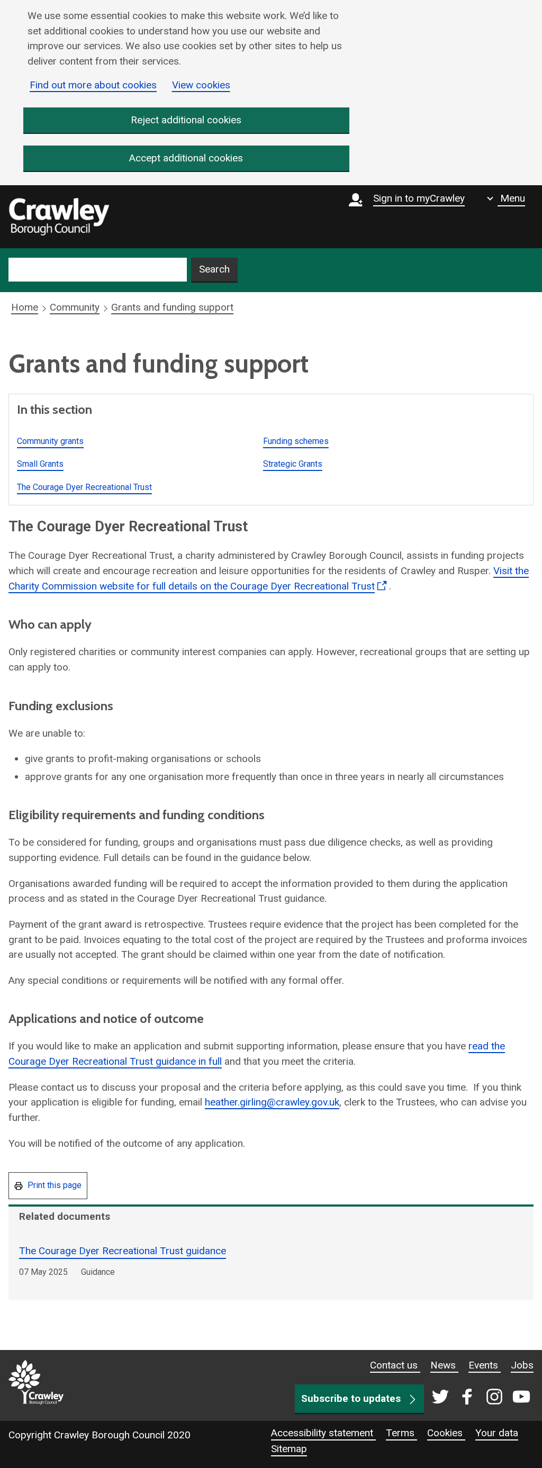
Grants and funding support (172, 307)
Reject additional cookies (186, 120)
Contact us (395, 1365)
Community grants (50, 441)
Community (75, 307)
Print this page (53, 1185)
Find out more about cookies (93, 85)
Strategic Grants (292, 464)
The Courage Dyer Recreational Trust (84, 487)
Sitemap (289, 1449)
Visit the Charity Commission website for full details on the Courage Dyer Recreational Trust (268, 581)
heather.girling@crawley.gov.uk (272, 1102)
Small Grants (40, 464)
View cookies (201, 85)
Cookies (446, 1433)
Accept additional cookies (186, 158)
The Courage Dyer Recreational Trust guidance (122, 1251)
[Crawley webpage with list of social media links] (479, 1397)
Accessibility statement (323, 1433)
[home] (58, 217)
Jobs (522, 1365)
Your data (496, 1433)
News (444, 1365)
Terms (401, 1433)
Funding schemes (296, 441)
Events (484, 1365)
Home (24, 307)
